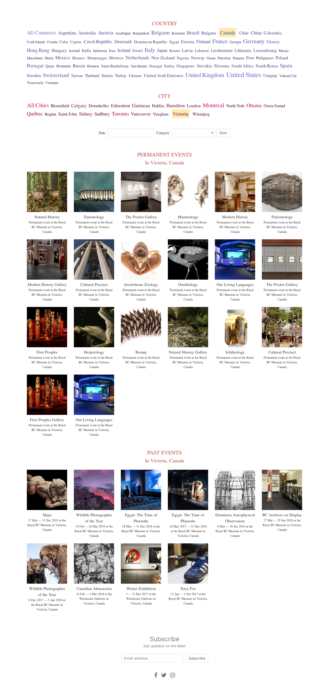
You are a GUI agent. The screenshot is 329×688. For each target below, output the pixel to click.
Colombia (273, 33)
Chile (244, 33)
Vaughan (161, 114)
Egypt (174, 41)
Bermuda (178, 33)
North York (235, 105)
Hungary (59, 50)
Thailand (92, 75)
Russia (79, 65)
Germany (254, 41)
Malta (49, 58)
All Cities (38, 105)
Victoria (180, 114)
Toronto (120, 113)
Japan (162, 50)
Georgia (235, 41)
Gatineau (141, 105)
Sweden (34, 75)
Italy (150, 50)
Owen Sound (274, 105)
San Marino (139, 66)
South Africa (242, 66)
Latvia (187, 50)
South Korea (267, 66)
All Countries (41, 32)
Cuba (64, 41)
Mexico (62, 57)
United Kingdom (204, 75)
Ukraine (135, 75)
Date (102, 132)
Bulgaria (208, 33)
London (194, 106)
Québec (35, 113)
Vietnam (51, 82)
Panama (238, 58)
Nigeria (183, 57)
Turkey (121, 75)
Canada (227, 32)
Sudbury (102, 114)
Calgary (79, 105)
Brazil (193, 32)
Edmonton (120, 105)
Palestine (224, 57)
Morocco (116, 57)
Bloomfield (60, 105)
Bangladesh (141, 33)
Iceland (74, 50)
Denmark (123, 41)
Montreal (213, 105)
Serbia (169, 66)
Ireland (124, 50)
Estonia (187, 42)
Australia (87, 32)
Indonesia (100, 50)
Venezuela (35, 82)
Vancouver (141, 114)
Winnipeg (201, 114)
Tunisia (107, 75)
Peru (250, 57)
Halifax (158, 105)
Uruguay (270, 75)
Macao (283, 50)
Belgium (160, 32)
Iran (112, 50)
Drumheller (99, 105)
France (220, 41)
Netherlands (137, 57)
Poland (282, 58)
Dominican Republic (150, 41)
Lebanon (202, 50)
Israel (137, 50)
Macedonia (35, 58)
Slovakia (204, 66)
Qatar (49, 66)
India (86, 50)
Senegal (155, 66)
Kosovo (174, 50)
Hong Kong (38, 50)
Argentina (67, 33)
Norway (198, 57)
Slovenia (221, 66)
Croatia (52, 41)
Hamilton (175, 105)
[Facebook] (155, 675)
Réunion (93, 66)
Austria (105, 32)
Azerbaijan (123, 33)
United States (243, 74)
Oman (211, 58)
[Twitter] (163, 675)
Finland (203, 41)
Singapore (185, 66)
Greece (273, 41)
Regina (50, 114)
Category (162, 132)
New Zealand (163, 58)
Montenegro (97, 57)
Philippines (265, 57)
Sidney (85, 113)
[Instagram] (172, 675)
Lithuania (243, 50)
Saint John (67, 114)
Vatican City (288, 75)
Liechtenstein (222, 50)
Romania (63, 66)
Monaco (78, 57)
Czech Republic (98, 41)
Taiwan (77, 75)
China (256, 33)
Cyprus (76, 41)
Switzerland (56, 75)
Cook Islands (36, 41)
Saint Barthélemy (115, 66)
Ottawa (254, 105)
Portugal (35, 65)
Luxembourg (265, 50)
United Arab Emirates (163, 75)
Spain (286, 65)
